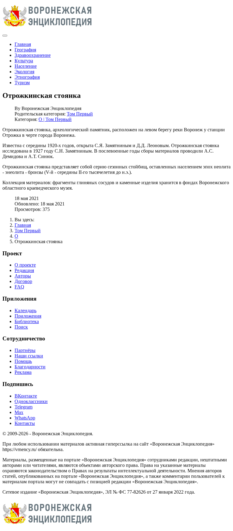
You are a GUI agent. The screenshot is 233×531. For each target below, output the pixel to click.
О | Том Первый (55, 119)
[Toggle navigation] (4, 35)
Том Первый (80, 113)
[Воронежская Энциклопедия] (47, 28)
